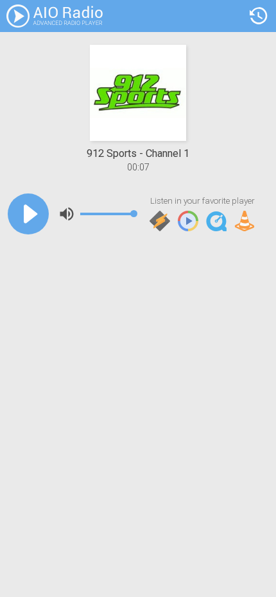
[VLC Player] (244, 222)
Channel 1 (167, 153)
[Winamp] (160, 222)
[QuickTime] (216, 222)
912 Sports (112, 153)
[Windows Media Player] (188, 222)
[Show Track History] (258, 16)
